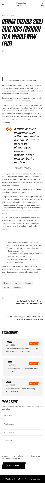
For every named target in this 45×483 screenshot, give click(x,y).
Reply (35, 344)
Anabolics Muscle (18, 479)
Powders (28, 283)
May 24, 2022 (16, 16)
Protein (6, 287)
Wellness (17, 287)
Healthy (17, 283)
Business (5, 16)
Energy (6, 283)
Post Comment (14, 465)
